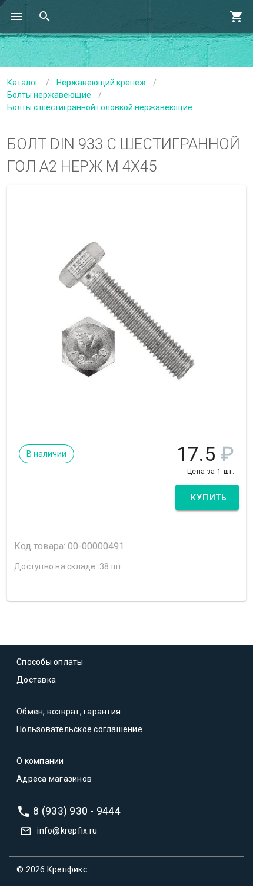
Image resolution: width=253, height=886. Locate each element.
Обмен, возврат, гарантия (68, 711)
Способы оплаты (50, 662)
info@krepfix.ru (67, 830)
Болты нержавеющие (49, 95)
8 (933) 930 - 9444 (77, 810)
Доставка (36, 679)
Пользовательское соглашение (79, 729)
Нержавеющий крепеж (101, 82)
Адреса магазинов (54, 778)
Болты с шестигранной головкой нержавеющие (99, 107)
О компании (40, 761)
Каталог (23, 82)
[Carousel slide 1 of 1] (126, 413)
